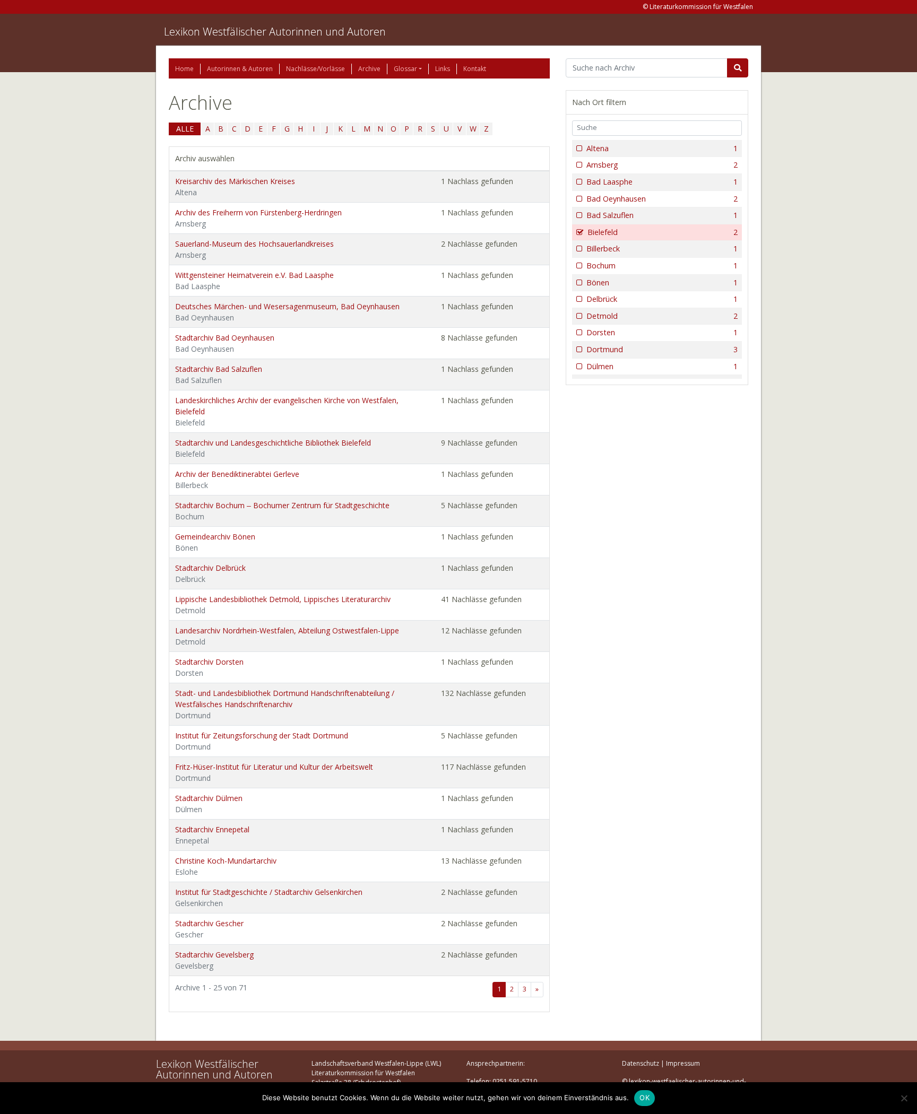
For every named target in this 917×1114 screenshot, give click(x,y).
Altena (662, 148)
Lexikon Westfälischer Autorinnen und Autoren (275, 31)
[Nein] (903, 1098)
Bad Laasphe (662, 182)
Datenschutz (640, 1063)
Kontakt (474, 68)
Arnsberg (662, 165)
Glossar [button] (405, 68)
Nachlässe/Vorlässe (315, 68)
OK (644, 1097)
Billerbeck (662, 248)
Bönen (662, 282)
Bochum (662, 265)
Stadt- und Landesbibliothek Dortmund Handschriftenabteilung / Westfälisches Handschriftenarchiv (284, 704)
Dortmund (662, 349)
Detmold (662, 316)
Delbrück (662, 299)
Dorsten (662, 332)
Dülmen (662, 366)
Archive (369, 68)
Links (442, 68)
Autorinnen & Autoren (240, 68)
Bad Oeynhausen (662, 199)
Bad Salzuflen (662, 215)
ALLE (185, 129)
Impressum (683, 1063)
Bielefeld (662, 232)
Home (184, 68)
